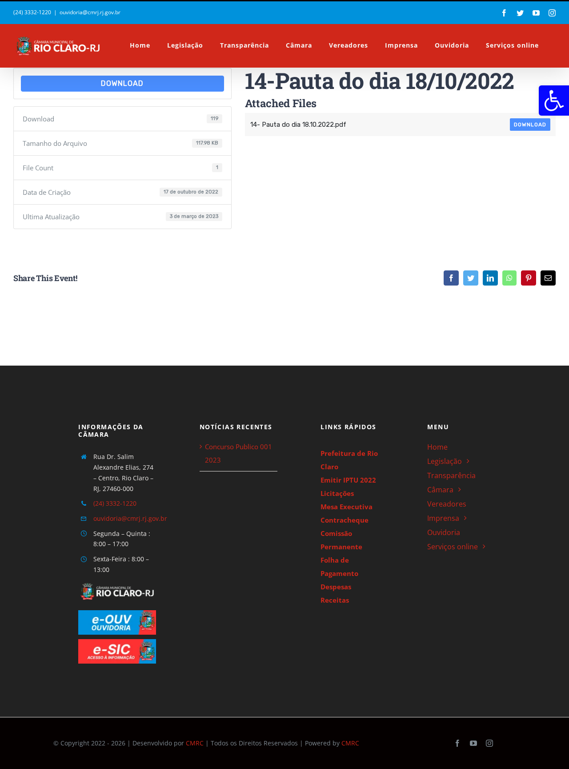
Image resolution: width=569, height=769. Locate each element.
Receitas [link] (335, 600)
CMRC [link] (195, 743)
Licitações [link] (337, 493)
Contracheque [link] (345, 519)
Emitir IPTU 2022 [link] (348, 479)
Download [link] (122, 83)
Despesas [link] (336, 586)
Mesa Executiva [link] (347, 506)
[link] (554, 100)
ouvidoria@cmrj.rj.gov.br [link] (90, 12)
